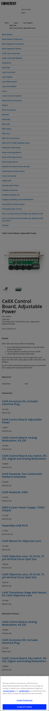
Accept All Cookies (24, 707)
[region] (24, 693)
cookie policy (24, 691)
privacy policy (9, 691)
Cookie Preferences (24, 700)
